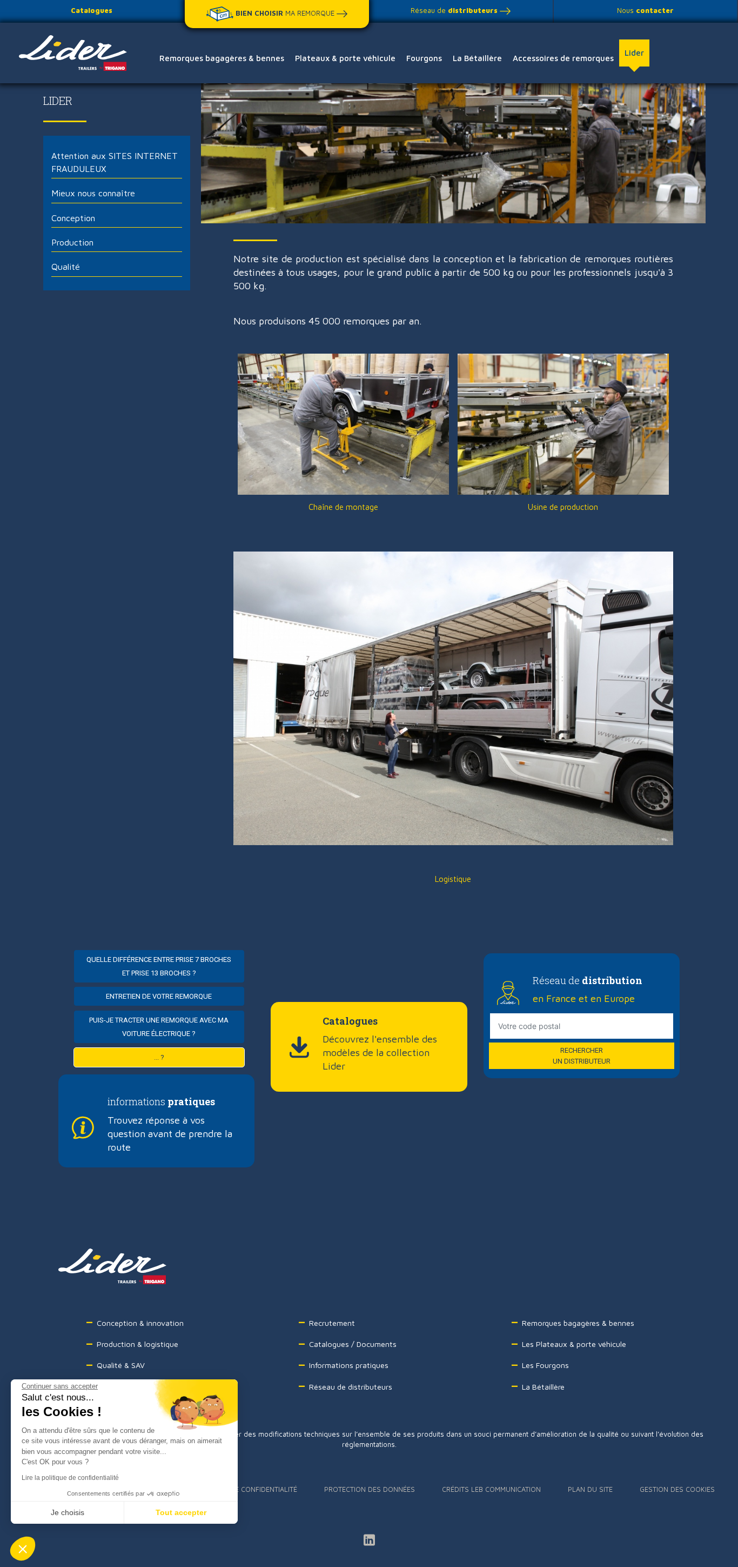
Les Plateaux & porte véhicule (574, 1344)
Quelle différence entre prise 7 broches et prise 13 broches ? (159, 966)
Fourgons (424, 58)
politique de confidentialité (245, 1489)
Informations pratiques (348, 1365)
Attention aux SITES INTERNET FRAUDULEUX (114, 162)
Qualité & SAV (121, 1365)
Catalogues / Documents (353, 1344)
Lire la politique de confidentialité (70, 1478)
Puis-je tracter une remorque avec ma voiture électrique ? (159, 1027)
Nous (645, 10)
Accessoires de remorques (563, 58)
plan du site (590, 1489)
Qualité (65, 266)
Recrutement (332, 1322)
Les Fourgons (545, 1365)
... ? (159, 1057)
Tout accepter (181, 1512)
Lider (634, 52)
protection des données (369, 1489)
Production (72, 242)
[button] (23, 1549)
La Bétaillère (477, 58)
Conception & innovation (140, 1322)
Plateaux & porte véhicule (345, 58)
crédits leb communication (491, 1489)
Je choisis (67, 1512)
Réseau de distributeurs (350, 1386)
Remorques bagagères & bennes (221, 58)
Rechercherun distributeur (581, 1055)
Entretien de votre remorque (159, 996)
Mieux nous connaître (93, 193)
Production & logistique (137, 1344)
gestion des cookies (677, 1489)
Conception (73, 218)
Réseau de (454, 10)
